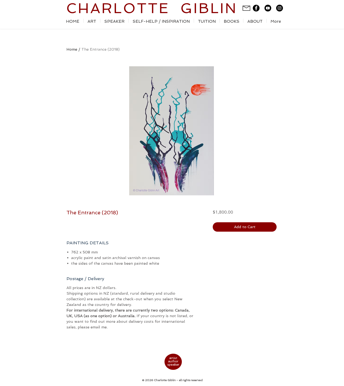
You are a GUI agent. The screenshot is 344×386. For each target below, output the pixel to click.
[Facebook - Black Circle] (256, 8)
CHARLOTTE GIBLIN (151, 8)
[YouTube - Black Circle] (267, 8)
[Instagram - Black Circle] (279, 8)
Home (71, 49)
